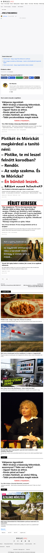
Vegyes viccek (4, 271)
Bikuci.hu (12, 552)
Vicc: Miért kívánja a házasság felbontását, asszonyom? (19, 124)
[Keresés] (42, 1)
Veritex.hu (28, 549)
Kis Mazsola (5, 16)
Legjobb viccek (22, 532)
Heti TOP (9, 532)
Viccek (18, 129)
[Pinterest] (25, 541)
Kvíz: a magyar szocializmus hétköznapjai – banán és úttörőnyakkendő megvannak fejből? (22, 62)
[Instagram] (18, 541)
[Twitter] (21, 541)
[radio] (1, 72)
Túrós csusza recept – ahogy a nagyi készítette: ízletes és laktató (18, 65)
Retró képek (4, 9)
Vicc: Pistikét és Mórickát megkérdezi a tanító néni (18, 189)
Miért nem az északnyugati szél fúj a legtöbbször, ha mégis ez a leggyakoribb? (21, 353)
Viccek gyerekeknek (23, 129)
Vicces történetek (14, 232)
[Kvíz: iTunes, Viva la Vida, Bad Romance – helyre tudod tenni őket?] (22, 373)
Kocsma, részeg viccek (12, 129)
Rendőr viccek (15, 195)
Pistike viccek (10, 195)
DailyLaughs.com (21, 549)
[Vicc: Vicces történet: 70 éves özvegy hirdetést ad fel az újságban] (22, 211)
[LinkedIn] (29, 541)
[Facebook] (10, 91)
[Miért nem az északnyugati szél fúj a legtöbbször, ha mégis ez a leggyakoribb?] (22, 338)
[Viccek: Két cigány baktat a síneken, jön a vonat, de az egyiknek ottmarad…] (22, 249)
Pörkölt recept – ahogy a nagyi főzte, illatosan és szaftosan (16, 58)
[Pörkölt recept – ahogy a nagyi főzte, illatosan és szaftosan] (22, 306)
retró (7, 279)
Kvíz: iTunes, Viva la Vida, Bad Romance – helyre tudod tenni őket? (18, 388)
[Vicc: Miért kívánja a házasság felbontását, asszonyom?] (22, 111)
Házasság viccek (4, 129)
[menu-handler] (1, 1)
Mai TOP (15, 532)
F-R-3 (3, 279)
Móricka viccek (4, 195)
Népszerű (3, 532)
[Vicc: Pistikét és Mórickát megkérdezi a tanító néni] (22, 161)
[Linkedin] (11, 91)
